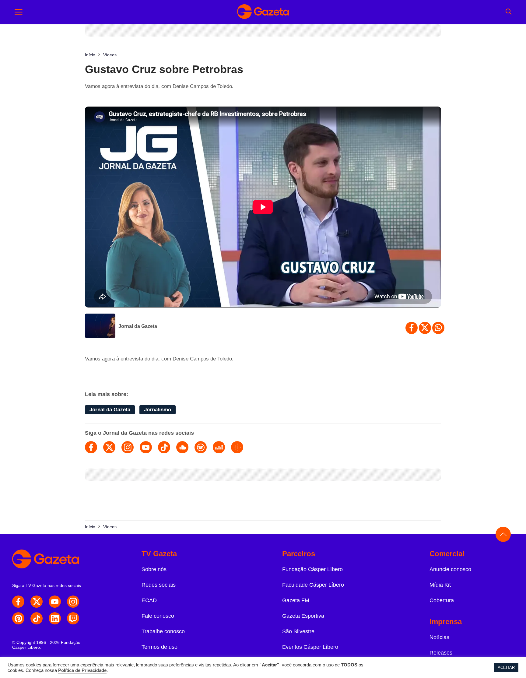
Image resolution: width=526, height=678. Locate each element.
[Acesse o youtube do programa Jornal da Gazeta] (146, 447)
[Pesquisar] (508, 12)
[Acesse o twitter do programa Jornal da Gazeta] (109, 447)
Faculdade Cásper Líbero (313, 585)
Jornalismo (157, 410)
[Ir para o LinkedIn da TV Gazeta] (55, 618)
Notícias (439, 637)
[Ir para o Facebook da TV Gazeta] (18, 601)
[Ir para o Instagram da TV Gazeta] (73, 601)
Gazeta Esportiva (303, 616)
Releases (441, 653)
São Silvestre (298, 631)
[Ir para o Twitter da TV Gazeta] (36, 601)
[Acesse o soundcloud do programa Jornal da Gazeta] (182, 447)
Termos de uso (159, 647)
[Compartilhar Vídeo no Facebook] (411, 328)
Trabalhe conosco (163, 631)
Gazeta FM (295, 600)
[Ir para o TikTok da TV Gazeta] (36, 618)
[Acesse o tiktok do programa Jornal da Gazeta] (164, 447)
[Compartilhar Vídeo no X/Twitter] (425, 328)
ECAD (149, 600)
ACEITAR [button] (506, 667)
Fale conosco (158, 616)
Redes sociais (159, 585)
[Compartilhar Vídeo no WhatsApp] (438, 328)
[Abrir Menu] (19, 12)
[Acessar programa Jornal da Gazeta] (100, 326)
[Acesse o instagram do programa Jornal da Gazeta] (127, 447)
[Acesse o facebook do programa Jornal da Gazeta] (91, 447)
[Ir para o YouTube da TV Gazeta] (55, 601)
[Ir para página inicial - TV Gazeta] (263, 12)
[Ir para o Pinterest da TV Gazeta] (18, 618)
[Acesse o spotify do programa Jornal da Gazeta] (201, 447)
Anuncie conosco (450, 569)
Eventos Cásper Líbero (310, 647)
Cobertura (442, 600)
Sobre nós (154, 569)
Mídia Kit (440, 585)
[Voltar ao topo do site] (503, 534)
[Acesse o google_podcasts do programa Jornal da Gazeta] (237, 447)
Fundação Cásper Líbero (312, 569)
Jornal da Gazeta (137, 326)
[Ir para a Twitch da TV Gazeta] (73, 618)
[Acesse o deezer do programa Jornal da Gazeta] (219, 447)
